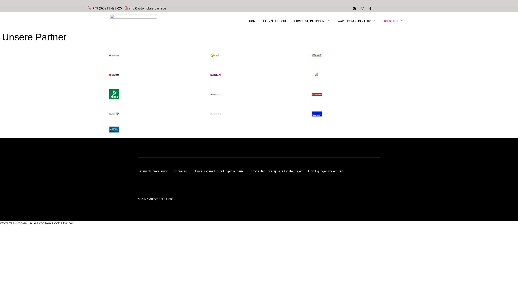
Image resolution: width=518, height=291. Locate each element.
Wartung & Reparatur (354, 21)
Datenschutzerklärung (153, 171)
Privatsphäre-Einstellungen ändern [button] (219, 171)
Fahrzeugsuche (275, 21)
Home (253, 21)
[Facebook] (371, 9)
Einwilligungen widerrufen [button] (325, 171)
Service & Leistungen (308, 21)
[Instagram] (363, 9)
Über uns (390, 21)
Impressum (182, 171)
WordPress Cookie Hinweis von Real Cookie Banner (36, 223)
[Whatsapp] (355, 9)
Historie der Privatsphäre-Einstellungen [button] (275, 171)
